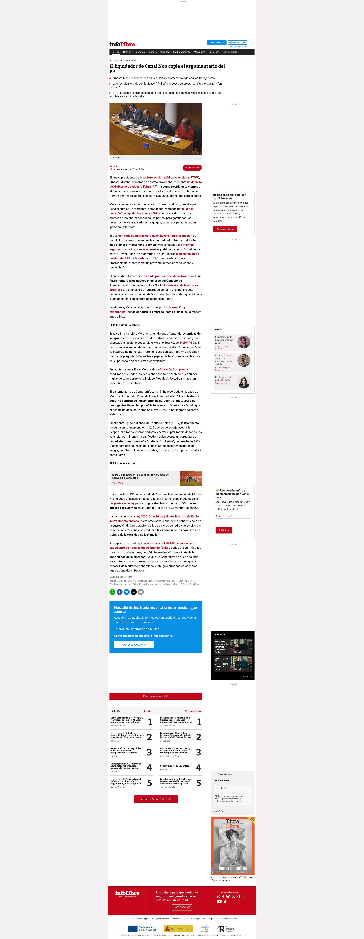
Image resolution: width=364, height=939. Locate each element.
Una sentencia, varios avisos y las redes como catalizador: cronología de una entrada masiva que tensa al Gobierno (175, 751)
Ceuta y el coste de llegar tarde (175, 766)
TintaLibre (213, 52)
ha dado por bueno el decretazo (165, 276)
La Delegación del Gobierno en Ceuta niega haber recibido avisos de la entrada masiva (126, 765)
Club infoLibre (230, 52)
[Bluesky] (228, 896)
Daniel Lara (116, 741)
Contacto (130, 919)
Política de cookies (229, 919)
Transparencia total (237, 46)
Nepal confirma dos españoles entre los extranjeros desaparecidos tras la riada (126, 750)
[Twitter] (233, 896)
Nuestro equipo (143, 919)
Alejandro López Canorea (222, 368)
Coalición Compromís (174, 369)
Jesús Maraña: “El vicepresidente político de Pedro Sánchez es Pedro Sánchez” (221, 664)
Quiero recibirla (224, 229)
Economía (140, 52)
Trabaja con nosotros (160, 919)
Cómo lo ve (219, 634)
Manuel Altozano (118, 787)
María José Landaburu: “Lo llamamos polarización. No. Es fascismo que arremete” (221, 647)
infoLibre (115, 756)
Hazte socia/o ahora (133, 645)
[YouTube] (219, 901)
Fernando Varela (118, 725)
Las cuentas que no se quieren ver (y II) (224, 340)
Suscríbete (217, 43)
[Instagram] (243, 896)
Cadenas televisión (143, 581)
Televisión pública (141, 584)
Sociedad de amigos (180, 919)
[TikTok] (225, 901)
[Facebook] (223, 897)
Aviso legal (195, 919)
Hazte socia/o (182, 907)
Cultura (153, 52)
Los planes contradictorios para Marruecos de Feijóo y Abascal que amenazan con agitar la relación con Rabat (127, 721)
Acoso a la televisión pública (164, 584)
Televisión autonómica (119, 584)
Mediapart (199, 52)
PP (192, 581)
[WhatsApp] (218, 896)
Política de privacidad (211, 919)
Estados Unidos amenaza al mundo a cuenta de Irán (223, 360)
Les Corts (183, 581)
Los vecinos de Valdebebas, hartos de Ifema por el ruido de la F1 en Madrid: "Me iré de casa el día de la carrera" (127, 736)
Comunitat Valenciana (165, 581)
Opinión (127, 52)
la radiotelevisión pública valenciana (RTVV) (169, 177)
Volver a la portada (156, 799)
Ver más (217, 811)
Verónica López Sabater (222, 347)
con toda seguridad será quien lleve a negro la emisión (155, 235)
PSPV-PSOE (188, 342)
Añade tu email (224, 516)
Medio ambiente (181, 52)
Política (116, 52)
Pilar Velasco (166, 769)
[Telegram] (238, 896)
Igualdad (165, 52)
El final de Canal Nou (190, 584)
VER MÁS (247, 677)
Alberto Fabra (125, 581)
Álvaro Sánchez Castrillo (171, 756)
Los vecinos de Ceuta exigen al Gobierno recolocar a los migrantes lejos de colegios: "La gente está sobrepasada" (126, 782)
